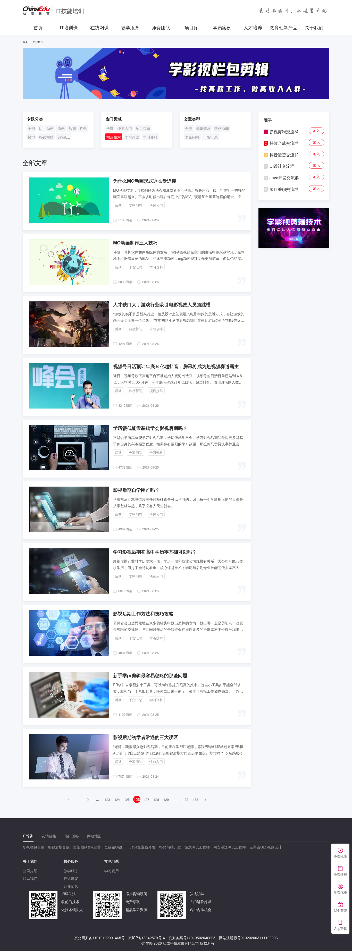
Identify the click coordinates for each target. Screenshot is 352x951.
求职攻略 (156, 328)
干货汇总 (210, 137)
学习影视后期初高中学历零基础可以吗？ (155, 551)
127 (146, 799)
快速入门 (125, 128)
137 (185, 799)
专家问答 (192, 137)
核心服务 (71, 861)
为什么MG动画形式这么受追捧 (144, 180)
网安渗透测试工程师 (229, 847)
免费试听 (340, 856)
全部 (31, 128)
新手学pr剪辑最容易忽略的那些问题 (150, 675)
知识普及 (203, 128)
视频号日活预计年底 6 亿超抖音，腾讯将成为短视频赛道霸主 (176, 366)
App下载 (340, 928)
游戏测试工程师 (197, 847)
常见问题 (111, 861)
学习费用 (111, 870)
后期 (72, 128)
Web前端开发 (170, 847)
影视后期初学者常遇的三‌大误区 (145, 737)
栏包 (83, 128)
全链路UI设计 (115, 847)
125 (127, 799)
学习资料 (150, 137)
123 (107, 799)
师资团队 (161, 27)
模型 (31, 137)
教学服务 (130, 27)
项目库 (191, 27)
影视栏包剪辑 (33, 847)
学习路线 (132, 137)
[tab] (28, 836)
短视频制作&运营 (87, 847)
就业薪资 (340, 910)
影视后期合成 (59, 847)
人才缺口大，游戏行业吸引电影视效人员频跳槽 (162, 304)
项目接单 (143, 128)
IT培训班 (69, 27)
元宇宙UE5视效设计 (265, 847)
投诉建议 (71, 878)
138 (195, 799)
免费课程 (340, 874)
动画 (50, 128)
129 (166, 799)
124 (117, 799)
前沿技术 (113, 137)
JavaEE (63, 137)
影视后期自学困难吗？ (136, 490)
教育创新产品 (283, 27)
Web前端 (46, 137)
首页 (38, 27)
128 (156, 799)
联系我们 (30, 878)
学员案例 (222, 27)
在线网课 (99, 27)
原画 (61, 128)
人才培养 (253, 27)
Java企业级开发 (142, 847)
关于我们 (314, 27)
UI (41, 128)
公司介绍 (30, 870)
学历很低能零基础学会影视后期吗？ (150, 428)
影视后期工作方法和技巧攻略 (143, 613)
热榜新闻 (221, 128)
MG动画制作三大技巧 (135, 242)
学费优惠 (340, 892)
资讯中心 (37, 42)
